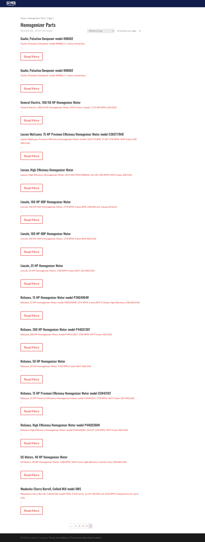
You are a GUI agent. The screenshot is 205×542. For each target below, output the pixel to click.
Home (23, 18)
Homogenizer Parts (37, 18)
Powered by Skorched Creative (85, 537)
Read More (31, 56)
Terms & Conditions (59, 537)
